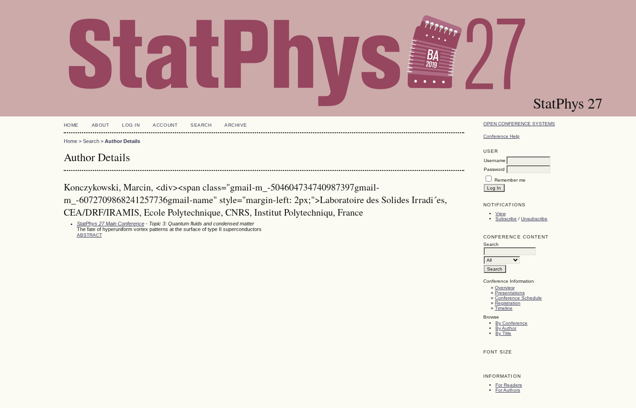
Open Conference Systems (519, 123)
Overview (504, 287)
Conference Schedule (518, 297)
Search (200, 125)
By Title (503, 333)
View (500, 213)
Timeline (504, 308)
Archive (235, 125)
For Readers (508, 385)
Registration (508, 303)
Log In (131, 125)
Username (495, 160)
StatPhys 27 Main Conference (110, 223)
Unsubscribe (534, 218)
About (100, 125)
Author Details (122, 141)
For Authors (507, 390)
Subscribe (506, 218)
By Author (505, 328)
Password (494, 169)
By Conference (511, 323)
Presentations (510, 292)
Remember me (510, 180)
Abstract (89, 235)
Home (71, 125)
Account (165, 125)
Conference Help (501, 136)
